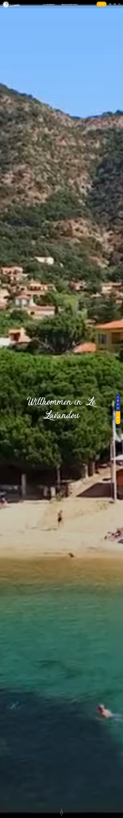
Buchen (101, 4)
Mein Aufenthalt (70, 4)
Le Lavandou (49, 4)
